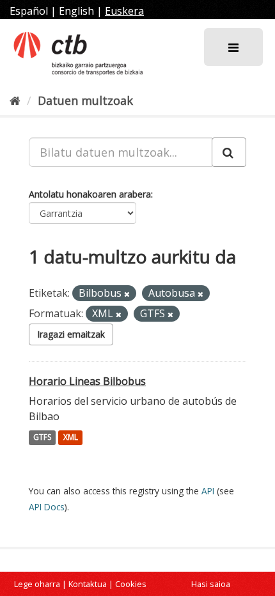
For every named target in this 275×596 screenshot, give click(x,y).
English (76, 11)
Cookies (130, 584)
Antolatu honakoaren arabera (90, 194)
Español (29, 11)
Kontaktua (87, 584)
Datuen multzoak (85, 100)
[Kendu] (127, 294)
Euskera (124, 11)
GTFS (42, 437)
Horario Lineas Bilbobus (87, 381)
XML (70, 437)
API (207, 491)
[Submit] (229, 152)
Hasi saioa (210, 584)
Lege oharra (37, 584)
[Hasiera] (15, 100)
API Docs (47, 507)
